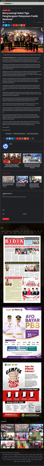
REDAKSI (6, 454)
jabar (35, 231)
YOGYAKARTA (30, 456)
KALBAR (40, 456)
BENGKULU (35, 454)
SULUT (21, 461)
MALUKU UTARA (37, 457)
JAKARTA (23, 456)
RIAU (19, 459)
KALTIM (13, 457)
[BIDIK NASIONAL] (8, 3)
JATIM (9, 10)
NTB (4, 459)
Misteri (42, 457)
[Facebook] (3, 25)
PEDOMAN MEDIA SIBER (18, 454)
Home (3, 454)
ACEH (23, 454)
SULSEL (18, 461)
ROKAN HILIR (22, 459)
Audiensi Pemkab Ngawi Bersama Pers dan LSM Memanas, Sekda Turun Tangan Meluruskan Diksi (34, 185)
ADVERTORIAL (28, 461)
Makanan (28, 457)
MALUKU (32, 457)
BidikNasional (17, 452)
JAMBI (27, 456)
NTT (6, 459)
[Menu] (1, 4)
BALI (28, 454)
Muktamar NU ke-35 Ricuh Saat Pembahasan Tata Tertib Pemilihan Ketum (21, 184)
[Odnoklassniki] (21, 25)
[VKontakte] (19, 25)
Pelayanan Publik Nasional (19, 133)
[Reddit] (16, 25)
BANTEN (30, 454)
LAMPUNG (19, 457)
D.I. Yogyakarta (4, 456)
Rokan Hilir (36, 459)
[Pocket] (24, 25)
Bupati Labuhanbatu (16, 231)
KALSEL (3, 457)
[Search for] (42, 4)
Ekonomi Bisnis (10, 456)
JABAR (20, 456)
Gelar (21, 231)
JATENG (35, 456)
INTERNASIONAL (16, 456)
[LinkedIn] (9, 25)
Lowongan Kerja (24, 457)
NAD (11, 459)
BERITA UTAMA (39, 454)
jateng (38, 231)
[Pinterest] (14, 25)
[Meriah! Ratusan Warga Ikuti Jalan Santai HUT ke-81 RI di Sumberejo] (8, 179)
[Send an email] (6, 22)
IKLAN (32, 231)
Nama (3, 209)
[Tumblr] (11, 25)
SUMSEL (15, 461)
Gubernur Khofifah (26, 231)
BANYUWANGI (5, 10)
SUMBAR (39, 459)
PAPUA (16, 459)
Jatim (41, 231)
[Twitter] (6, 25)
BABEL (26, 454)
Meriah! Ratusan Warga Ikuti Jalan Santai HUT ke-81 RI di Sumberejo (8, 184)
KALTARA (6, 457)
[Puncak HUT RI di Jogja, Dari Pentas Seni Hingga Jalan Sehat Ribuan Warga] (22, 436)
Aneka (12, 454)
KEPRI (16, 457)
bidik (5, 22)
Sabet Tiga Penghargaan (33, 133)
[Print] (33, 138)
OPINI (14, 459)
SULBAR (28, 459)
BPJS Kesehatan (9, 231)
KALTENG (9, 457)
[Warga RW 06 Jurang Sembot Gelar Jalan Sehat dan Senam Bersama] (36, 444)
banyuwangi (8, 133)
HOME (9, 454)
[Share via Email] (30, 138)
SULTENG (32, 459)
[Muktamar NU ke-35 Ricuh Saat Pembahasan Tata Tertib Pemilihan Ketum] (22, 179)
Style (26, 459)
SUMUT (24, 461)
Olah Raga (8, 459)
